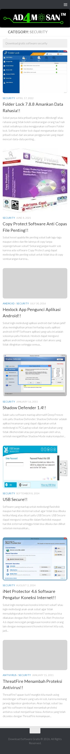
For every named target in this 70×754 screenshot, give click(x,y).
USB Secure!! (15, 499)
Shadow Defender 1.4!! (24, 407)
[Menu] (65, 4)
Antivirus (10, 675)
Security (9, 98)
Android (9, 303)
